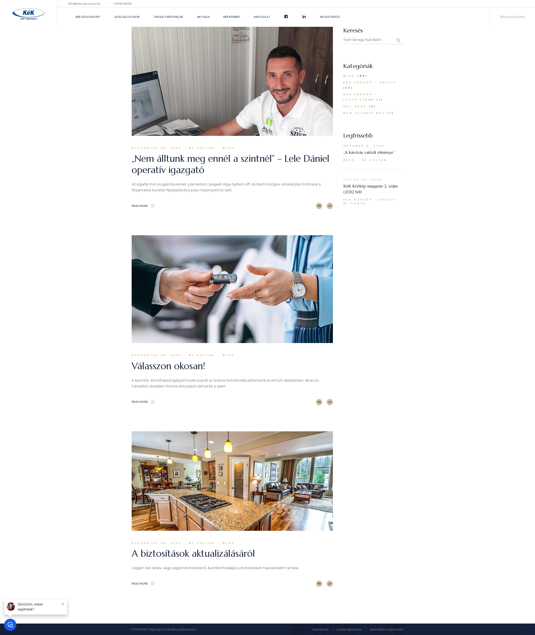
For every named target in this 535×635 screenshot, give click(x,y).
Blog (229, 148)
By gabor (355, 203)
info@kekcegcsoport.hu (84, 3)
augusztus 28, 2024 (157, 148)
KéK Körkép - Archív (369, 199)
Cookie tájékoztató (349, 629)
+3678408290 (122, 3)
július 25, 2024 (363, 179)
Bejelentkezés (512, 17)
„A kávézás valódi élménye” (369, 152)
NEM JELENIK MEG (364, 113)
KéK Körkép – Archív (370, 82)
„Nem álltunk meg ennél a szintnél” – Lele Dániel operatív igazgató (230, 164)
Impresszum (320, 629)
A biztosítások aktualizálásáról (193, 553)
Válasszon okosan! (168, 366)
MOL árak (355, 106)
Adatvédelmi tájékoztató (386, 629)
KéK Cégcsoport (153, 629)
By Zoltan (202, 148)
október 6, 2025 (364, 145)
